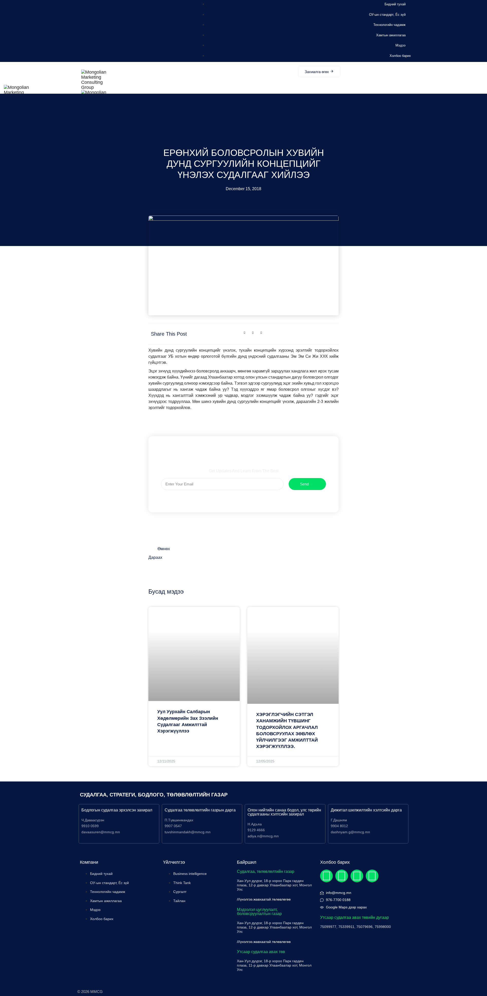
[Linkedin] (357, 876)
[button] (245, 333)
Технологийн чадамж (389, 25)
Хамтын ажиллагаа (391, 35)
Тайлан (179, 901)
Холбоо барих (400, 56)
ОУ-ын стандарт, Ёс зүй (387, 15)
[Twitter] (341, 876)
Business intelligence (190, 874)
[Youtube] (372, 876)
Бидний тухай (395, 4)
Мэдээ (400, 45)
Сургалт (179, 892)
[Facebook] (326, 876)
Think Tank (182, 883)
